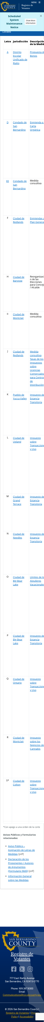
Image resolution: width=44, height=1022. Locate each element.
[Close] (41, 15)
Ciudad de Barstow (18, 278)
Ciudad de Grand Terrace (18, 500)
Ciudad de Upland (18, 439)
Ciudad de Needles (18, 535)
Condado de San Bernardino (20, 126)
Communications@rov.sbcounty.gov (22, 994)
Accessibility (26, 1016)
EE (7, 181)
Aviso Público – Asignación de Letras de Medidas (21, 850)
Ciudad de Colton (18, 782)
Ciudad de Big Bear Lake (18, 580)
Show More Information (30, 21)
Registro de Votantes (17, 1012)
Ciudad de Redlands (18, 220)
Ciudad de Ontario (18, 680)
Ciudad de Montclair (18, 316)
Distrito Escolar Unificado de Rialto (20, 57)
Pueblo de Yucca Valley (20, 396)
